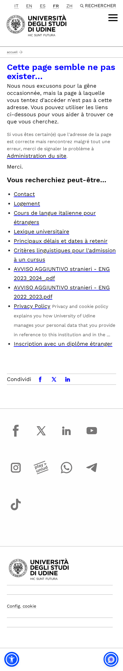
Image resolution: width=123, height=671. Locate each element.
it (16, 6)
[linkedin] (66, 436)
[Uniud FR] (36, 25)
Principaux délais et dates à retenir (61, 241)
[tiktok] (16, 510)
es (42, 6)
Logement (27, 203)
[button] (12, 659)
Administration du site (36, 156)
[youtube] (92, 436)
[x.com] (41, 436)
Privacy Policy (32, 306)
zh (69, 6)
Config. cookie (21, 606)
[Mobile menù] (113, 18)
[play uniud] (41, 473)
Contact (24, 194)
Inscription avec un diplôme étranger (63, 343)
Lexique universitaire (41, 231)
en (29, 6)
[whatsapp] (66, 473)
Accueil (12, 52)
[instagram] (16, 473)
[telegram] (92, 473)
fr (56, 6)
